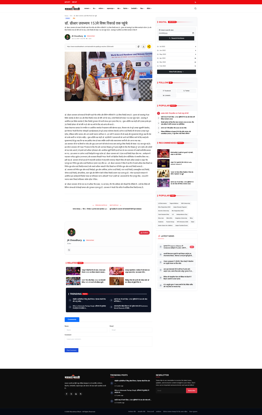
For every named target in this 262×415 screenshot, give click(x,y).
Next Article (114, 205)
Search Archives (176, 38)
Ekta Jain (161, 218)
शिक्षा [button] (141, 8)
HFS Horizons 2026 (182, 222)
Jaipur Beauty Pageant (180, 207)
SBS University (185, 203)
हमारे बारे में (67, 2)
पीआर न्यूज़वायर (193, 411)
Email (111, 326)
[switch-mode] (195, 2)
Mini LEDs (169, 218)
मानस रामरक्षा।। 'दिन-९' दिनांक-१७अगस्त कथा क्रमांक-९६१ (90, 209)
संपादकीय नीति (141, 411)
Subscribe (191, 390)
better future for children (165, 225)
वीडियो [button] (148, 8)
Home (66, 16)
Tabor (192, 222)
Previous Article (101, 205)
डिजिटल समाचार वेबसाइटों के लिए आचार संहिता (175, 411)
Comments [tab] (72, 319)
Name (67, 326)
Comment (68, 335)
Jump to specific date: (166, 30)
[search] (195, 8)
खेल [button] (118, 8)
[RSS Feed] (69, 250)
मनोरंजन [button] (101, 8)
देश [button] (94, 8)
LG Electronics (162, 203)
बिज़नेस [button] (125, 8)
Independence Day (182, 214)
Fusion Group (170, 222)
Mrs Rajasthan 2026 (178, 210)
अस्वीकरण (158, 411)
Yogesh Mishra (174, 203)
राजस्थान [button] (86, 8)
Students (160, 222)
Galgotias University (181, 218)
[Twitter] (71, 394)
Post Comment (71, 350)
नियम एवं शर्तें (150, 411)
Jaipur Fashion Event (181, 225)
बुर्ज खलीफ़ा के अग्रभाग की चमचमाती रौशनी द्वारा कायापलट (126, 209)
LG (173, 214)
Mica (191, 218)
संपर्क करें (74, 2)
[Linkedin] (76, 394)
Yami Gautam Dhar (163, 214)
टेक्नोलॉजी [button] (133, 8)
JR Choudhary (74, 240)
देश (71, 16)
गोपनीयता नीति (132, 411)
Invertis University (163, 210)
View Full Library (176, 72)
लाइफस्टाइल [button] (110, 8)
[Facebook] (66, 394)
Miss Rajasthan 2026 (164, 207)
